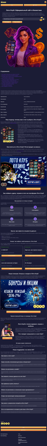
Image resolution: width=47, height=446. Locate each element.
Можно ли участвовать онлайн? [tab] (10, 369)
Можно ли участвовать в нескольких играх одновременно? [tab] (17, 389)
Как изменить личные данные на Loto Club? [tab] (13, 376)
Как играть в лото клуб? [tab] (8, 355)
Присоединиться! (23, 188)
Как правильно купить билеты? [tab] (10, 383)
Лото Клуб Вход (4, 435)
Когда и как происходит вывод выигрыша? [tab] (13, 396)
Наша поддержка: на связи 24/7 (7, 86)
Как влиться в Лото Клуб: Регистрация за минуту (10, 75)
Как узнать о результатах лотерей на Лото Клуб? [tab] (14, 403)
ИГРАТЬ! (7, 338)
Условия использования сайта (22, 443)
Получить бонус (11, 268)
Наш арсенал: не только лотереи (8, 77)
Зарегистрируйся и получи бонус (35, 255)
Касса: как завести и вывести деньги (8, 78)
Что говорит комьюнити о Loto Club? (8, 84)
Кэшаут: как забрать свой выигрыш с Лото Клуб (11, 79)
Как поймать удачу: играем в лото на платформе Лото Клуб (12, 76)
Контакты (20, 435)
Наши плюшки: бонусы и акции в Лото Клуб (9, 80)
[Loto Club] (3, 2)
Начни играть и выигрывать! (35, 268)
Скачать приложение (11, 255)
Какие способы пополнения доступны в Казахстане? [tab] (16, 362)
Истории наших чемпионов (7, 85)
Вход (23, 427)
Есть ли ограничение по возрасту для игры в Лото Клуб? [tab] (17, 409)
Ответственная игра (22, 437)
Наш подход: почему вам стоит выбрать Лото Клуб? (10, 74)
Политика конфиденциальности (22, 440)
